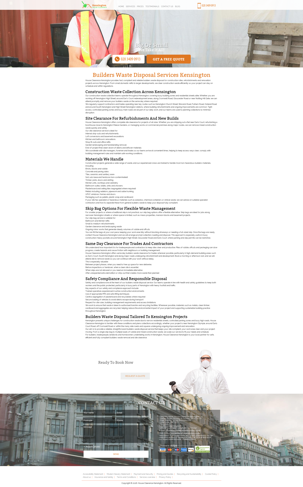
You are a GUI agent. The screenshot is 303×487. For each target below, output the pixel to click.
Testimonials (152, 6)
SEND (116, 454)
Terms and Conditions (126, 477)
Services (130, 6)
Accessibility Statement (93, 474)
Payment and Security (143, 474)
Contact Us (167, 6)
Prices (140, 6)
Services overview (147, 477)
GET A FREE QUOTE (169, 59)
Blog (177, 6)
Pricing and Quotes (165, 474)
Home (121, 6)
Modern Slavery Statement (118, 474)
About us (87, 477)
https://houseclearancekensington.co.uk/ (182, 433)
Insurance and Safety (104, 477)
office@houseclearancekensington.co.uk (183, 430)
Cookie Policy (211, 474)
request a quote (135, 376)
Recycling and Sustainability (189, 474)
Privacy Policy (165, 477)
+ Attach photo (92, 446)
